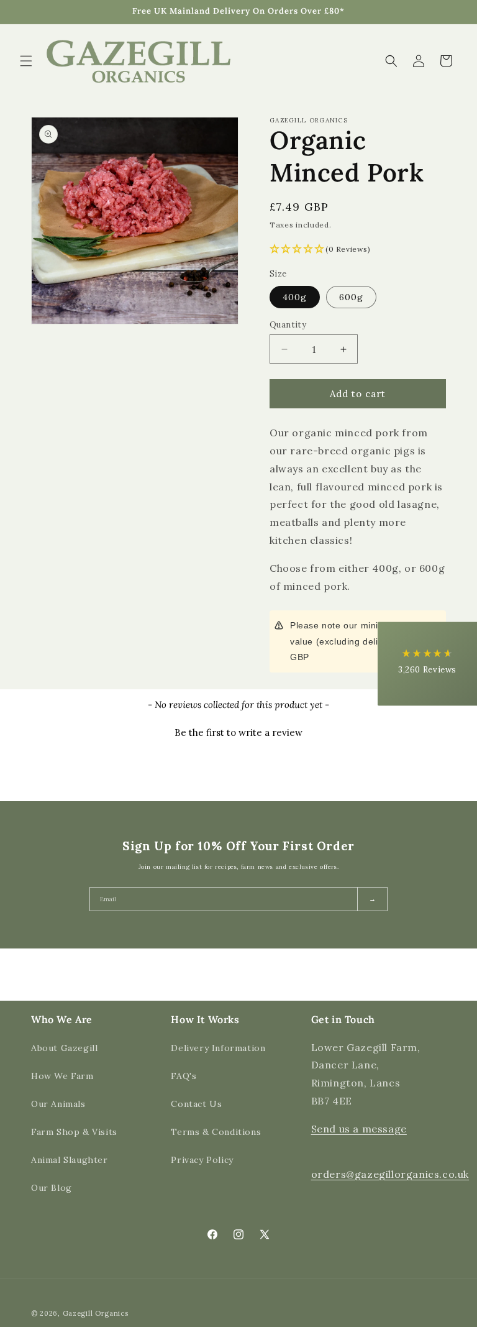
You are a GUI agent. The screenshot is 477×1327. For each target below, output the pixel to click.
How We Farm (62, 1075)
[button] (26, 61)
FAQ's (183, 1075)
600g (351, 297)
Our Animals (58, 1103)
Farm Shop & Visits (74, 1131)
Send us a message (359, 1129)
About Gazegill (64, 1048)
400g (295, 297)
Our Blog (51, 1187)
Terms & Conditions (216, 1131)
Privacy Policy (202, 1159)
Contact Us (196, 1103)
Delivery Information (218, 1048)
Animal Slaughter (69, 1159)
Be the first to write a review (238, 732)
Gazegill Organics (96, 1313)
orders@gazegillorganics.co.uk (390, 1174)
